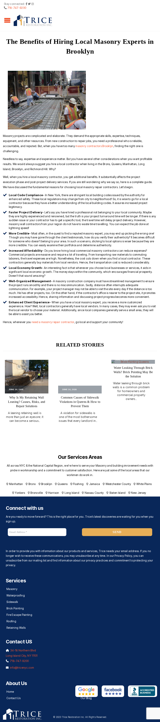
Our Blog (86, 698)
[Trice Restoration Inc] (33, 20)
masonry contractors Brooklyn (94, 146)
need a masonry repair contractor (53, 322)
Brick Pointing (15, 608)
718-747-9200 (16, 7)
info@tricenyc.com (22, 667)
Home (10, 691)
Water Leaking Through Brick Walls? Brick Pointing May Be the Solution (133, 372)
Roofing (11, 621)
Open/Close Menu (7, 20)
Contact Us (13, 698)
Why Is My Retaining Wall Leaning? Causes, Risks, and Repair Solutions (26, 402)
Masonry (11, 589)
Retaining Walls (16, 627)
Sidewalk (12, 601)
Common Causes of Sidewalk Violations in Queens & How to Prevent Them (80, 402)
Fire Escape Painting (19, 614)
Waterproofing (15, 595)
